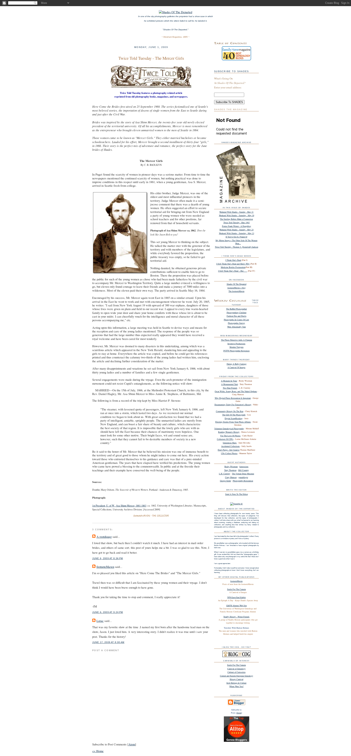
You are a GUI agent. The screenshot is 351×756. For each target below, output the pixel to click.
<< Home (98, 751)
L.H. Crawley (224, 473)
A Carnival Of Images (236, 367)
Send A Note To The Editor (236, 494)
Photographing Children (236, 312)
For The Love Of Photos (230, 435)
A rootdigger (104, 537)
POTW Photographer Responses (236, 350)
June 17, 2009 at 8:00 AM (108, 642)
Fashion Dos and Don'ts (236, 316)
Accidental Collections (230, 446)
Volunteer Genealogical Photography (229, 428)
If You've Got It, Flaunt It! (236, 236)
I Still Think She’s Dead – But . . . (232, 270)
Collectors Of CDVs (225, 439)
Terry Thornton (230, 470)
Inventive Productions (236, 343)
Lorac (100, 621)
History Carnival (236, 679)
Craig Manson (231, 477)
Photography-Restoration (243, 480)
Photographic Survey (236, 323)
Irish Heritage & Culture (236, 682)
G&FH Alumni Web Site (236, 605)
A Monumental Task (229, 384)
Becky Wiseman (231, 466)
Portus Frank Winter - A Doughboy (236, 226)
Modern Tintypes (237, 347)
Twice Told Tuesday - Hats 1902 (236, 222)
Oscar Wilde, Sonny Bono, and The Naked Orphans (236, 391)
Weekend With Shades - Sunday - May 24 (236, 229)
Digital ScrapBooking (234, 418)
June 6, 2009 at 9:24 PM (107, 612)
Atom (131, 744)
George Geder (225, 480)
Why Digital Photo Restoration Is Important (233, 398)
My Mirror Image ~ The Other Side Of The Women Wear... (236, 242)
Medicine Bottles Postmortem (233, 267)
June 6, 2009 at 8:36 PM (107, 558)
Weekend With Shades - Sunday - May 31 (236, 211)
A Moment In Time (229, 380)
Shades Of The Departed (236, 284)
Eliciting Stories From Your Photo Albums (233, 421)
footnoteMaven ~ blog (237, 287)
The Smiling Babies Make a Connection (236, 219)
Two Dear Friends (230, 387)
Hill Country (243, 470)
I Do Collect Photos (229, 453)
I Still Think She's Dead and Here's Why (233, 263)
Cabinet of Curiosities (237, 672)
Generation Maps (230, 442)
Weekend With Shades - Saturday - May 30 (236, 215)
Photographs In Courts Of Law (236, 319)
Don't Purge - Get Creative (228, 449)
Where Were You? (236, 686)
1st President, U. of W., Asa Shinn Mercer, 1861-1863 (119, 505)
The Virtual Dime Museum (243, 473)
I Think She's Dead (233, 260)
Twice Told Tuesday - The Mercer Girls (151, 58)
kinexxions (243, 466)
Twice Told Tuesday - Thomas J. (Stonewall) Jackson (236, 246)
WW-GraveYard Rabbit (236, 597)
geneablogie (243, 477)
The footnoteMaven (236, 291)
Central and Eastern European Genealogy (236, 675)
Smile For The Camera (236, 589)
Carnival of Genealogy (236, 668)
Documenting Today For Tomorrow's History (232, 404)
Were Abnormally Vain (236, 326)
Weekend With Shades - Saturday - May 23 (236, 233)
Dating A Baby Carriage (236, 363)
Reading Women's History (228, 432)
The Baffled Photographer (236, 308)
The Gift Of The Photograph (233, 414)
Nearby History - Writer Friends (236, 616)
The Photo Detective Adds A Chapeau (236, 339)
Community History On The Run (229, 411)
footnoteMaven (105, 567)
